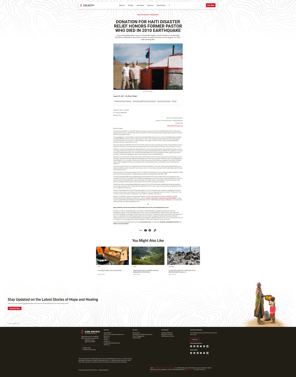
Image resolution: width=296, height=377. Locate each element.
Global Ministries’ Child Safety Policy (163, 368)
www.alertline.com (155, 371)
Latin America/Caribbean (163, 101)
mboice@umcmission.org (175, 126)
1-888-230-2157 (189, 369)
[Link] (155, 230)
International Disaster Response (123, 101)
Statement (154, 15)
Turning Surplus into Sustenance (110, 270)
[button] (211, 5)
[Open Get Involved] (144, 5)
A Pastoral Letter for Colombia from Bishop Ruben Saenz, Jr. (182, 271)
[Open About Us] (125, 5)
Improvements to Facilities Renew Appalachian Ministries (145, 271)
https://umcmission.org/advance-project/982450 (161, 198)
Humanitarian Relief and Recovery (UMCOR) (144, 101)
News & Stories (143, 15)
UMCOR (174, 101)
